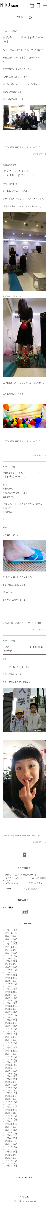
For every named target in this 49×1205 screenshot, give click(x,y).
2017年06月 (11, 1045)
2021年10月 (11, 933)
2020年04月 (11, 964)
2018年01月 (11, 1026)
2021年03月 (11, 953)
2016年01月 (11, 1088)
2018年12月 (11, 995)
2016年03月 (11, 1082)
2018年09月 (11, 1003)
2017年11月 (11, 1031)
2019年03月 (11, 986)
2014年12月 (11, 1116)
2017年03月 (11, 1054)
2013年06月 (11, 1149)
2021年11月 (11, 930)
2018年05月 (11, 1015)
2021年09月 (11, 936)
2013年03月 (11, 1158)
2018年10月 (11, 1001)
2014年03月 (11, 1138)
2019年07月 (11, 975)
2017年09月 (11, 1037)
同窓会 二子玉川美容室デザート (21, 875)
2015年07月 (11, 1102)
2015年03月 (11, 1110)
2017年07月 (11, 1043)
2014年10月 (11, 1121)
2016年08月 (11, 1074)
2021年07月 (11, 942)
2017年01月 (11, 1060)
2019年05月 (11, 981)
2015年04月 (11, 1107)
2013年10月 (11, 1141)
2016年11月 (11, 1065)
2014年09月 (11, 1124)
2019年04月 (11, 984)
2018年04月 (11, 1017)
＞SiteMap (25, 1197)
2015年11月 (11, 1090)
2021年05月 (11, 947)
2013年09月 (11, 1144)
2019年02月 (11, 989)
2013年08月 (11, 1147)
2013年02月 (11, 1161)
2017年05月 (11, 1048)
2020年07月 (11, 961)
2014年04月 (11, 1135)
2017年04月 (11, 1051)
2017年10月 (11, 1034)
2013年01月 (11, 1163)
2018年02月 (11, 1023)
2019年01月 (11, 992)
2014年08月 (11, 1127)
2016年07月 (11, 1076)
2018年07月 (11, 1009)
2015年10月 (11, 1093)
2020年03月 (11, 967)
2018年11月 (11, 998)
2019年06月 (11, 978)
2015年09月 (11, 1096)
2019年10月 (11, 970)
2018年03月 (11, 1020)
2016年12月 (11, 1062)
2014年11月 (11, 1119)
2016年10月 (11, 1068)
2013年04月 (11, 1155)
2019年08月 (11, 972)
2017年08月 (11, 1040)
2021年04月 (11, 950)
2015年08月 (11, 1099)
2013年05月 (11, 1152)
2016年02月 (11, 1085)
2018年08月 (11, 1006)
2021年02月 (11, 956)
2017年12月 (11, 1029)
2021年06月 (11, 944)
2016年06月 (11, 1079)
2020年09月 (11, 958)
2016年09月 (11, 1071)
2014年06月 (11, 1130)
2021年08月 (11, 939)
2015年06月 (11, 1104)
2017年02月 (11, 1057)
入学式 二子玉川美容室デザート (24, 889)
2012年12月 (11, 1166)
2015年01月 (11, 1113)
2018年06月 (11, 1012)
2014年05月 (11, 1133)
